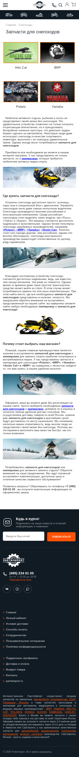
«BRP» (20, 229)
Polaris (21, 106)
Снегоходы (25, 24)
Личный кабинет (16, 618)
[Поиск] (60, 5)
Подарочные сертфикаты (22, 658)
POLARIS (16, 712)
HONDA (29, 712)
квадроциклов (49, 730)
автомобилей (30, 730)
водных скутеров (31, 733)
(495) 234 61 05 (21, 573)
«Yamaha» (33, 229)
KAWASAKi (55, 712)
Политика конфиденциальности (26, 646)
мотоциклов (10, 733)
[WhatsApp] (28, 589)
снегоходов (68, 730)
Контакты (11, 675)
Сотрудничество (16, 635)
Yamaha (57, 106)
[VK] (7, 589)
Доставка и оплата (17, 663)
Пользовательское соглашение (25, 640)
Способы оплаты (16, 629)
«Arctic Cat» (49, 229)
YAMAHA (58, 708)
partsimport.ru (14, 680)
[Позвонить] (54, 5)
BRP (57, 67)
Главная (11, 24)
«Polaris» (9, 229)
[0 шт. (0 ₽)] (73, 5)
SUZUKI (42, 712)
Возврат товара (15, 669)
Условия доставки (17, 623)
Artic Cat (21, 67)
